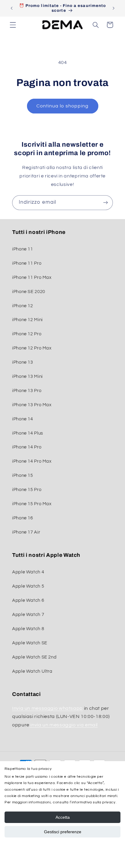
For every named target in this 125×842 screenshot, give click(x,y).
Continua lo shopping (62, 106)
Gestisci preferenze (62, 831)
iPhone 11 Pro (26, 263)
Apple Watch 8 (28, 629)
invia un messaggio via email (63, 724)
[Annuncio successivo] (113, 8)
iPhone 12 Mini (27, 319)
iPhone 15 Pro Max (32, 504)
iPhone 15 (22, 475)
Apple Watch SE (29, 643)
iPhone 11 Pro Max (32, 277)
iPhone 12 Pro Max (32, 348)
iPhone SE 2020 (28, 291)
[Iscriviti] (106, 202)
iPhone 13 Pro (26, 390)
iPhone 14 (22, 419)
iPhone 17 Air (26, 532)
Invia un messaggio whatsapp (47, 708)
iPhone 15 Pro (26, 489)
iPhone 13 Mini (27, 376)
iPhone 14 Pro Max (32, 461)
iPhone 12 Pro (26, 334)
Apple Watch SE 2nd (34, 657)
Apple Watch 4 (28, 572)
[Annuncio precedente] (11, 8)
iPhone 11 (22, 249)
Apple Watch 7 (28, 614)
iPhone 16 (22, 518)
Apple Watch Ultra (32, 671)
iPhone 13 (22, 362)
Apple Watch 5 (28, 586)
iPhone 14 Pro (26, 447)
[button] (13, 25)
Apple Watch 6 (28, 600)
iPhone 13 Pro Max (32, 405)
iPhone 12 (22, 306)
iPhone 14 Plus (27, 433)
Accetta (63, 817)
